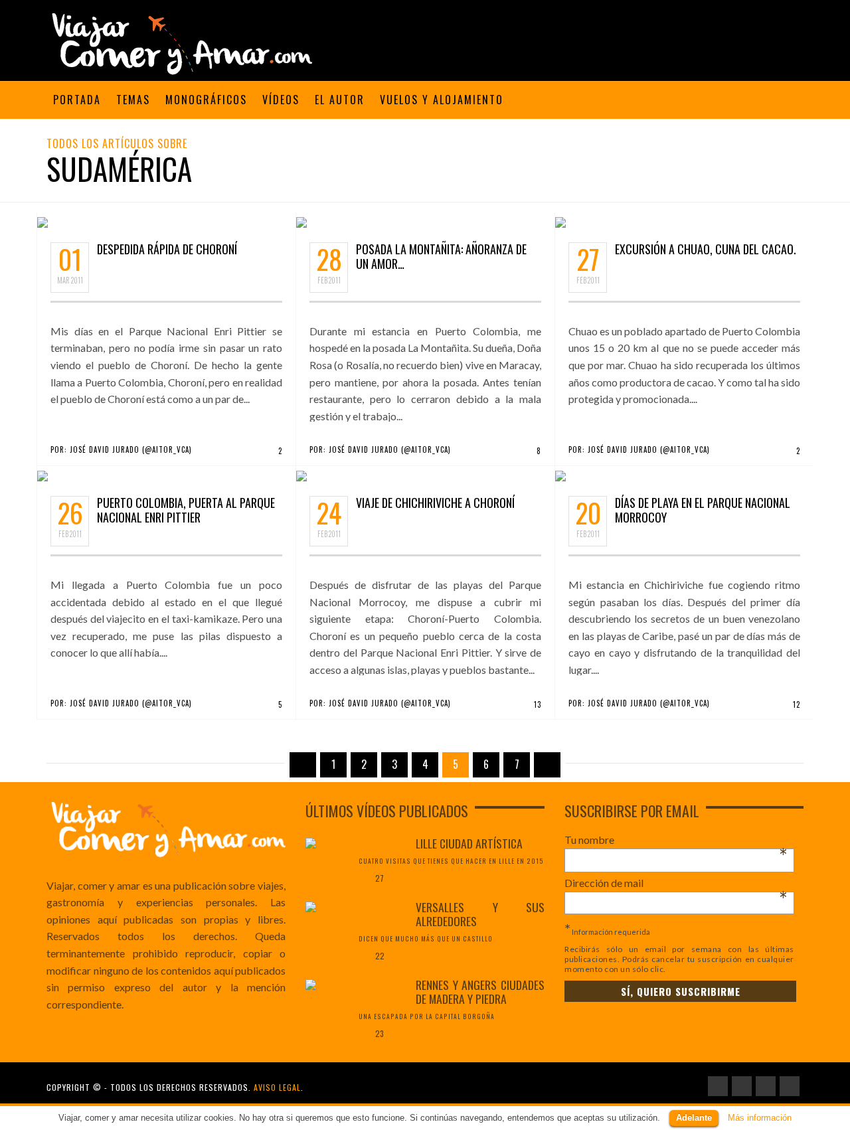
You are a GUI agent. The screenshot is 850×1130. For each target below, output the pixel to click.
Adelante (694, 1118)
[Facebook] (718, 1086)
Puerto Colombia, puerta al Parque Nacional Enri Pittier (186, 510)
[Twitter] (790, 1086)
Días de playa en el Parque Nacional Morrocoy (702, 510)
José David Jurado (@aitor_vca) (131, 449)
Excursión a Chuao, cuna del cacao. (705, 249)
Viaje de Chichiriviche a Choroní (435, 502)
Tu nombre (676, 840)
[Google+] (766, 1086)
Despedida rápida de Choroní (167, 249)
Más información (760, 1118)
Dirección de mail (676, 883)
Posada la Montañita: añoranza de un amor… (441, 256)
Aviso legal (277, 1087)
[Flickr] (742, 1086)
